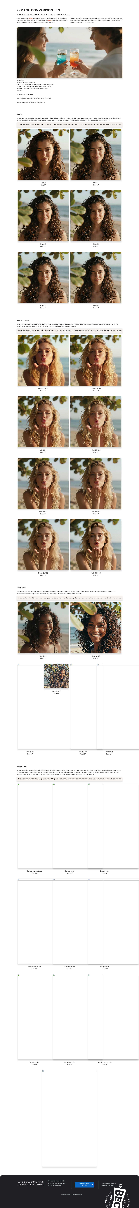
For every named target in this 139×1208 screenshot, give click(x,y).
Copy (120, 123)
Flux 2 (31, 18)
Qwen (50, 20)
